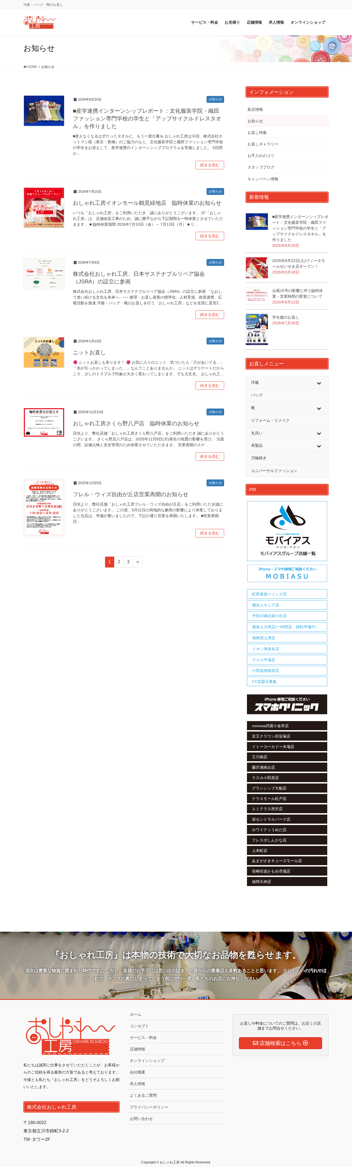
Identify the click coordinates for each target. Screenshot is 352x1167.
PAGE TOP (338, 1127)
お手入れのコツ (261, 155)
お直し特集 (257, 132)
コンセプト (139, 1026)
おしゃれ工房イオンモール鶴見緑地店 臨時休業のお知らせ (147, 203)
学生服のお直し (285, 317)
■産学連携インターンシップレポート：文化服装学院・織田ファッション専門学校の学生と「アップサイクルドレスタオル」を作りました (147, 118)
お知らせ (215, 99)
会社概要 (137, 1072)
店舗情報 (137, 1049)
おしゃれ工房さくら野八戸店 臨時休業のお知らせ (136, 423)
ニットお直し (89, 352)
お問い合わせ (141, 1118)
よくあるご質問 (143, 1095)
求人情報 (137, 1084)
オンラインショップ (147, 1060)
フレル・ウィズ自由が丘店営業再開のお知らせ (130, 494)
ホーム (135, 1014)
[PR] (287, 541)
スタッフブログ (261, 167)
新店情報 (255, 109)
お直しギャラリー (263, 144)
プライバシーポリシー (149, 1107)
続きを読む (209, 165)
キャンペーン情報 (263, 179)
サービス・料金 (143, 1037)
